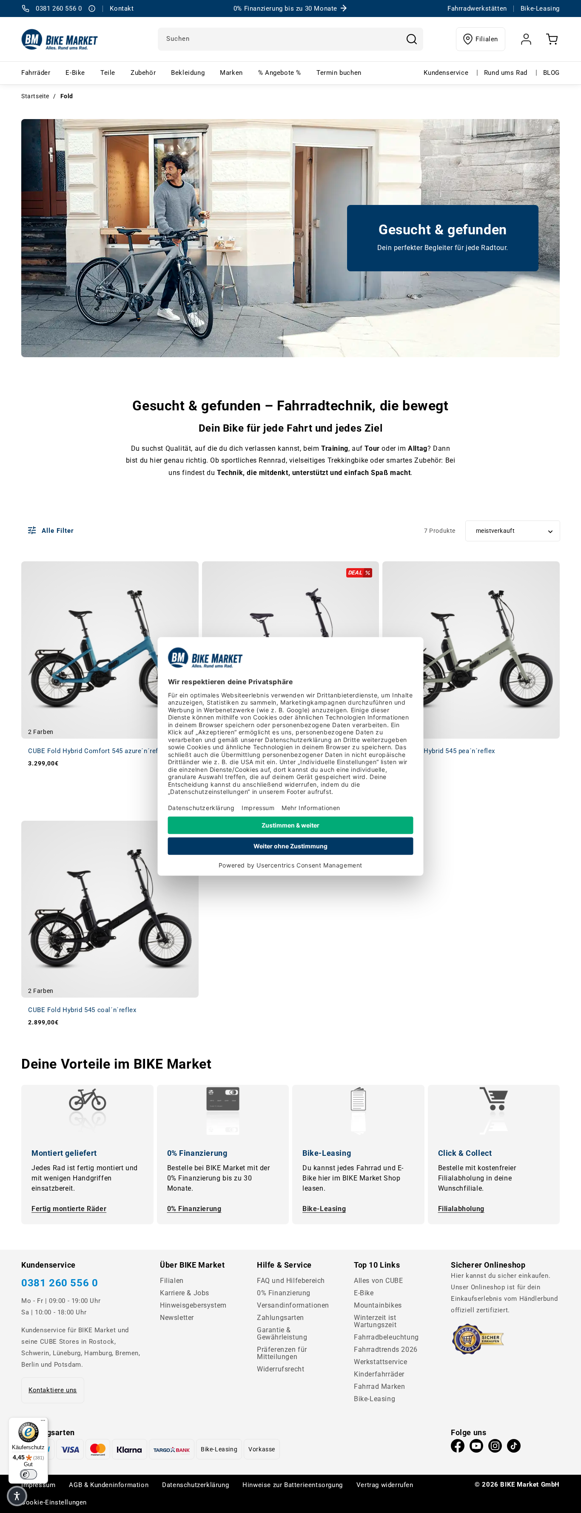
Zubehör (143, 73)
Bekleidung (188, 73)
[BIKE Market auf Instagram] (495, 1448)
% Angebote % (279, 73)
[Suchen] (411, 39)
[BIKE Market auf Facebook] (457, 1448)
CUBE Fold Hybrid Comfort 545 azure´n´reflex (97, 751)
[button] (17, 1496)
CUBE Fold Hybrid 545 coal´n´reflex (82, 1010)
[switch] (28, 1474)
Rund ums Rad (505, 73)
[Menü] (43, 1422)
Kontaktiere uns (52, 1390)
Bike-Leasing (324, 1209)
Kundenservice (446, 73)
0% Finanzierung (194, 1209)
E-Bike (75, 73)
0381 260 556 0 (59, 1283)
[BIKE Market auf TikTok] (514, 1448)
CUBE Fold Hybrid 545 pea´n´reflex (442, 751)
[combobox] (290, 39)
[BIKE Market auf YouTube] (476, 1448)
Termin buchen (339, 73)
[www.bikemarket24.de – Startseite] (59, 39)
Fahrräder (35, 73)
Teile (107, 73)
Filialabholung (461, 1209)
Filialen (487, 39)
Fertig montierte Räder (68, 1209)
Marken (231, 73)
